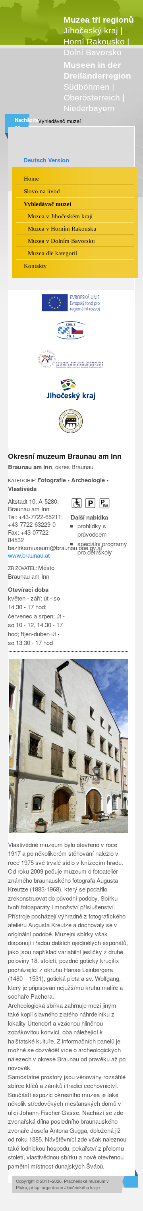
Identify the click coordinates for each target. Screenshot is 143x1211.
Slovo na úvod (42, 191)
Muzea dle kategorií (52, 253)
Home (31, 178)
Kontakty (35, 266)
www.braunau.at (29, 555)
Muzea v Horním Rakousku (62, 228)
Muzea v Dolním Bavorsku (61, 241)
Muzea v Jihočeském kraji (60, 216)
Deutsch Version (46, 160)
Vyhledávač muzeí (59, 121)
